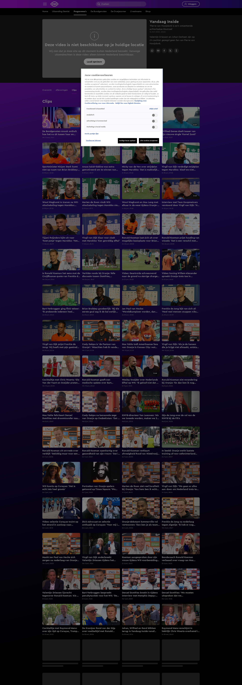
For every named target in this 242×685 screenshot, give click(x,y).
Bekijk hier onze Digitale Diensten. (128, 103)
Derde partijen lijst (91, 133)
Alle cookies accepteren (149, 140)
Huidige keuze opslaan (127, 140)
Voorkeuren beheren (93, 140)
